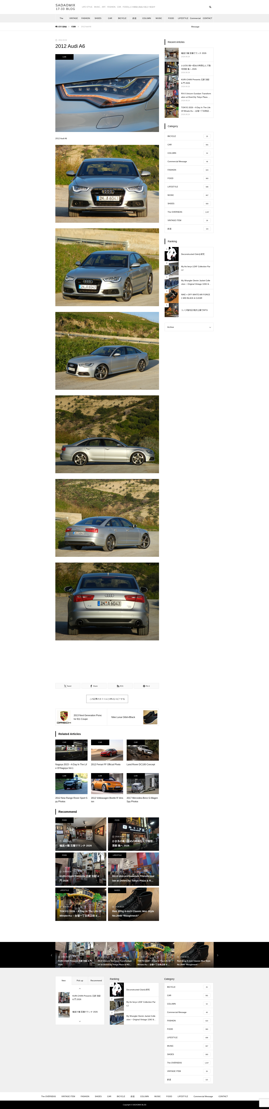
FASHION (85, 18)
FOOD (171, 18)
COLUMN (146, 18)
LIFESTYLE (183, 18)
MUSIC (159, 18)
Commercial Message (195, 19)
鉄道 (134, 18)
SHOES (98, 18)
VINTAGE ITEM (73, 19)
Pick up (80, 980)
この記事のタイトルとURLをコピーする (107, 699)
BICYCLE (122, 18)
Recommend (96, 980)
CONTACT (207, 18)
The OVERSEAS (61, 19)
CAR (110, 18)
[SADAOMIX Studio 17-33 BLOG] (65, 7)
